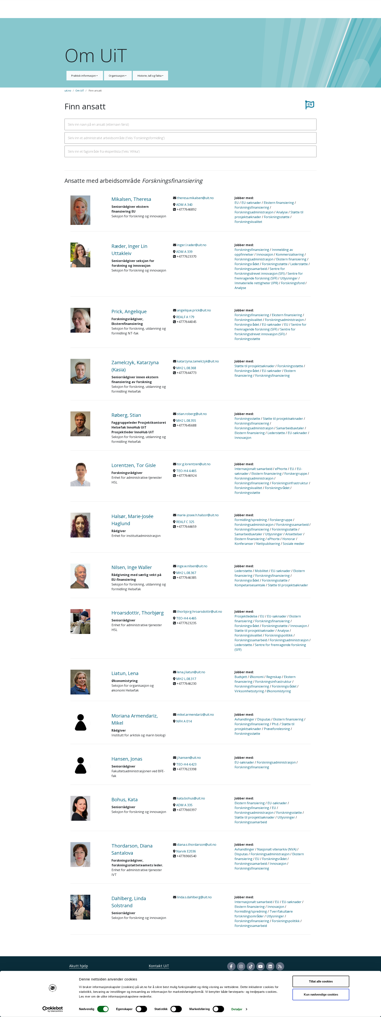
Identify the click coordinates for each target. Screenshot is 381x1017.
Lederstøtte (299, 264)
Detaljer (236, 1009)
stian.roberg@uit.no (191, 414)
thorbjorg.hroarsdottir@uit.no (199, 611)
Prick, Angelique (129, 311)
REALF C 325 (185, 522)
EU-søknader (251, 202)
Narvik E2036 (186, 851)
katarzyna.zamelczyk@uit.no (197, 361)
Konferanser (244, 543)
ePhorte (281, 469)
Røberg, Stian (126, 415)
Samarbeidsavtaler (290, 428)
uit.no (67, 90)
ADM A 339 (184, 251)
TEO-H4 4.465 (186, 471)
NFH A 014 (184, 721)
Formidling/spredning (251, 520)
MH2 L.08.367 (186, 573)
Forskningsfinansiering (252, 207)
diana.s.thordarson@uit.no (196, 844)
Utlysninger (289, 278)
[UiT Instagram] (241, 966)
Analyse (282, 212)
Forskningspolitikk (279, 635)
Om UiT (79, 90)
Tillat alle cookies (321, 981)
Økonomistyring (279, 691)
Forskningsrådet (247, 264)
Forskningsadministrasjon (254, 212)
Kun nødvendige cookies (321, 994)
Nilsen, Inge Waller (132, 567)
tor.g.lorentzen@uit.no (193, 464)
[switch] (141, 1009)
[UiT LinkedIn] (270, 966)
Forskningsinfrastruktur (290, 483)
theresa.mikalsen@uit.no (195, 198)
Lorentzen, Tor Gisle (134, 465)
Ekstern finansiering (279, 202)
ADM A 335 (184, 805)
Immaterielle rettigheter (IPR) (256, 283)
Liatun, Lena (125, 673)
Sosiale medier (293, 543)
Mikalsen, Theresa (131, 199)
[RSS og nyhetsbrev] (280, 966)
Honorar (288, 539)
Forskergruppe (295, 473)
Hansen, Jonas (127, 758)
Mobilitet (261, 571)
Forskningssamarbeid (251, 269)
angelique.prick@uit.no (193, 310)
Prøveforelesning (277, 729)
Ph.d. (275, 724)
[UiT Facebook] (231, 966)
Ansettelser (293, 534)
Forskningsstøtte (277, 217)
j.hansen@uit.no (188, 757)
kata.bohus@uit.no (190, 798)
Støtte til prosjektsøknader (255, 366)
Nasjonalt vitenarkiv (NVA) (276, 849)
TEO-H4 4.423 (186, 764)
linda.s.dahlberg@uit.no (194, 897)
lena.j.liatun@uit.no (190, 672)
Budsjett (241, 677)
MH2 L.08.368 (186, 368)
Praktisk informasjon (83, 75)
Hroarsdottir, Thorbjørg (138, 612)
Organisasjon (117, 75)
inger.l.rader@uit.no (191, 245)
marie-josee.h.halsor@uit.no (197, 515)
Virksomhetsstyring (249, 691)
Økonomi (257, 677)
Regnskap (273, 677)
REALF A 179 (185, 317)
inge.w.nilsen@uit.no (191, 566)
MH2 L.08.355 (186, 420)
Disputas (263, 719)
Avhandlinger (244, 719)
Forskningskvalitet (248, 222)
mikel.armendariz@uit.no (195, 714)
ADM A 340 (184, 204)
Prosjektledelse (246, 616)
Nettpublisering (268, 543)
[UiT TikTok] (251, 966)
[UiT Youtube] (260, 966)
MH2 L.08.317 (186, 679)
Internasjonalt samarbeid (253, 469)
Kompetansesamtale (250, 585)
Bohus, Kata (125, 799)
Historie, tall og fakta (150, 75)
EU (237, 202)
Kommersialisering (290, 254)
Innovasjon (264, 254)
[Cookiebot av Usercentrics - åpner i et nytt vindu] (52, 1009)
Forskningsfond (293, 283)
